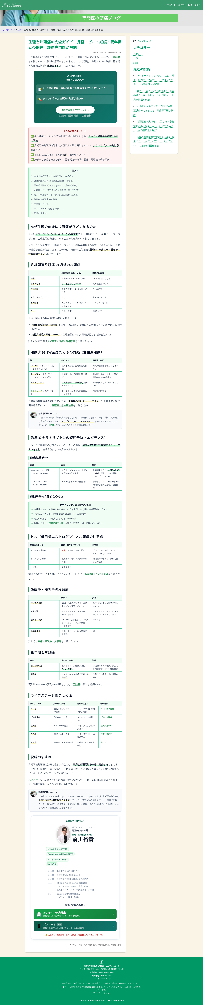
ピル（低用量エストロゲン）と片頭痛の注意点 (56, 194)
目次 (74, 170)
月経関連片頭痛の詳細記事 (61, 341)
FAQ (190, 5)
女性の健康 (92, 945)
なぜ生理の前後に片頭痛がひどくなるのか (53, 176)
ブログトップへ (144, 41)
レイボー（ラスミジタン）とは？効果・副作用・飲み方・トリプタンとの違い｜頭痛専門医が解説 (153, 80)
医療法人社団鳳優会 (84, 987)
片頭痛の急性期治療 (62, 405)
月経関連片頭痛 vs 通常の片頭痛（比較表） (54, 181)
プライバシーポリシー (101, 993)
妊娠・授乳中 (106, 725)
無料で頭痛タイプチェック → (75, 110)
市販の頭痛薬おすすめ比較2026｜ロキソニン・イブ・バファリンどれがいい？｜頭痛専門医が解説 (153, 141)
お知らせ (138, 54)
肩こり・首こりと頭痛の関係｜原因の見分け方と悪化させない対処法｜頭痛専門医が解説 (153, 95)
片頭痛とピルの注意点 (96, 574)
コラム (136, 58)
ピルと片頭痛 (106, 717)
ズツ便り (181, 5)
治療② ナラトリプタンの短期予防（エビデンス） (57, 190)
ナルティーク (36, 391)
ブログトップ (9, 29)
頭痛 (20, 29)
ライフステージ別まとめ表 (46, 208)
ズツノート (171, 5)
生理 (119, 945)
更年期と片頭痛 (41, 204)
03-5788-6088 (106, 976)
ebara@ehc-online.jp (101, 979)
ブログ (197, 5)
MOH (51, 425)
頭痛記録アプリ (56, 523)
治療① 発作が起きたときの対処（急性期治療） (56, 185)
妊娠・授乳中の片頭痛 (49, 641)
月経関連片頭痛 (107, 709)
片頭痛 (116, 57)
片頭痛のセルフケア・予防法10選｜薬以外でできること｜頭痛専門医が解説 (153, 110)
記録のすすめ (40, 213)
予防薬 (76, 684)
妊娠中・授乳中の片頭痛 (45, 199)
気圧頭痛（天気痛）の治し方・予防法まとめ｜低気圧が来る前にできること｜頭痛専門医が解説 (153, 126)
